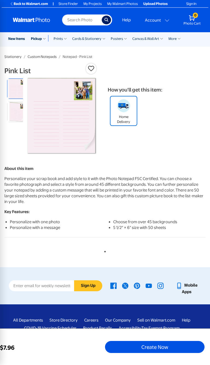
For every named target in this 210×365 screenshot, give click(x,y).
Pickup (36, 39)
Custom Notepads (42, 57)
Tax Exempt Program (160, 328)
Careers (91, 320)
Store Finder (68, 4)
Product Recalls (97, 328)
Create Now (154, 347)
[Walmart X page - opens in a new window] (125, 285)
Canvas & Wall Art (145, 39)
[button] (91, 68)
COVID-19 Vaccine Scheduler (50, 328)
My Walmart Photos (122, 4)
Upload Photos (155, 4)
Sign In (191, 4)
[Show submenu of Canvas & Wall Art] (161, 38)
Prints (58, 39)
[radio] (17, 88)
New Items (16, 39)
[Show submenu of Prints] (65, 38)
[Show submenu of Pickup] (45, 38)
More (172, 39)
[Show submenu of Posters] (125, 38)
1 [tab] (104, 250)
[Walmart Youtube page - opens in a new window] (148, 285)
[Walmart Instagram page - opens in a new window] (160, 285)
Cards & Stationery (86, 39)
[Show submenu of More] (179, 38)
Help (126, 19)
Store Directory (63, 320)
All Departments (28, 320)
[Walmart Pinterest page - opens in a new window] (137, 285)
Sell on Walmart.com (156, 320)
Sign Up (88, 285)
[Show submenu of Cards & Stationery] (104, 38)
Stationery (13, 57)
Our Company (118, 320)
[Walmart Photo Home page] (32, 20)
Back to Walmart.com (31, 4)
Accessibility (130, 328)
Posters (117, 39)
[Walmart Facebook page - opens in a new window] (113, 285)
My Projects (92, 4)
